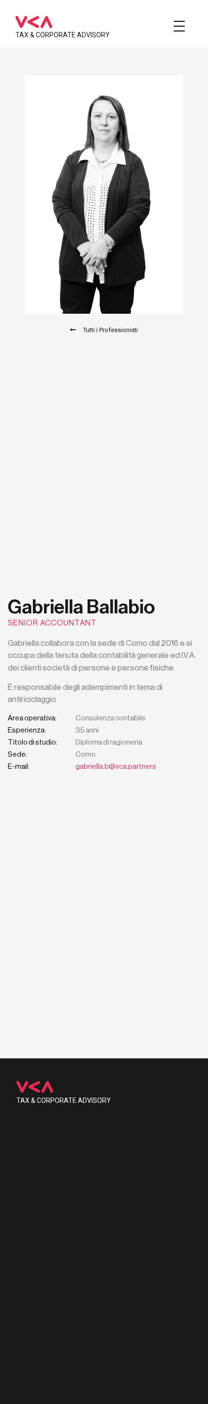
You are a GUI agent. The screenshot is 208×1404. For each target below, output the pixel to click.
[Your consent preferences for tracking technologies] (191, 1387)
